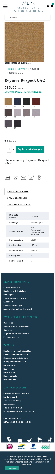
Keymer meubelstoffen (16, 358)
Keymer (22, 68)
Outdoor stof (10, 379)
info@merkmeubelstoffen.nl (19, 411)
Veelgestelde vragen (15, 298)
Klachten (8, 302)
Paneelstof (9, 372)
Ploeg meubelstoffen (15, 361)
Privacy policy (11, 337)
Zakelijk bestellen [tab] (19, 205)
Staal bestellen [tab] (17, 198)
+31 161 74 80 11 (13, 408)
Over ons (8, 323)
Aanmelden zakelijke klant (18, 309)
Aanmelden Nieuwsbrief (16, 326)
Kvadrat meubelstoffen (16, 354)
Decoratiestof (11, 376)
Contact (8, 330)
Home (10, 68)
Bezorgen (9, 294)
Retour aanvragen (13, 305)
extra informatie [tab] (17, 191)
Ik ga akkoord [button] (12, 468)
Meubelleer (10, 365)
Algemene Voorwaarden (16, 333)
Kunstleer (9, 369)
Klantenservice (12, 287)
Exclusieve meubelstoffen (18, 351)
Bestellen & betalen (15, 291)
